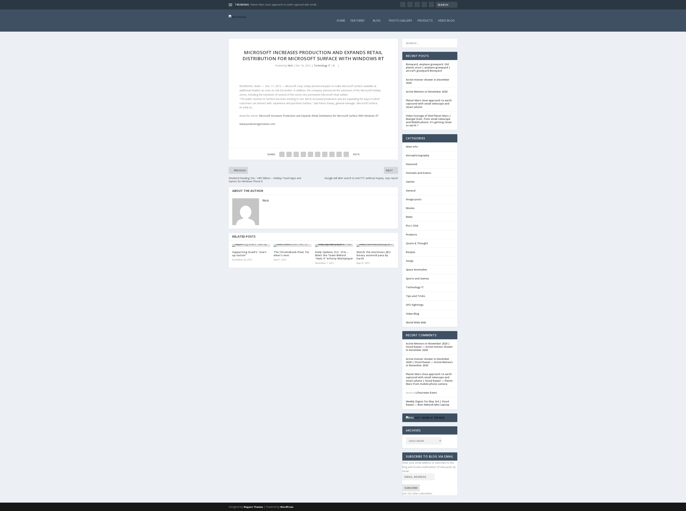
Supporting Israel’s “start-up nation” (249, 253)
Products (425, 21)
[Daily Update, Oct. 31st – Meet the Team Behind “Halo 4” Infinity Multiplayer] (334, 245)
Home (341, 21)
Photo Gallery (400, 21)
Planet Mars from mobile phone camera (429, 382)
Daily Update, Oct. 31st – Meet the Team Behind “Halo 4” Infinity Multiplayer (334, 255)
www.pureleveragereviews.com (257, 124)
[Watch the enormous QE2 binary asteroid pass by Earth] (375, 245)
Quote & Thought (417, 243)
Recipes (410, 252)
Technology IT (322, 65)
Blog (377, 21)
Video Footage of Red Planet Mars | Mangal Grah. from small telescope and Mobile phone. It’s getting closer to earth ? (429, 120)
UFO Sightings (414, 304)
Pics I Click (412, 225)
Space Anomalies (416, 269)
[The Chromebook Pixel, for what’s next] (293, 245)
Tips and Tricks (415, 296)
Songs (409, 260)
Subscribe (411, 488)
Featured (357, 21)
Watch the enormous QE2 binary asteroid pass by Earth (374, 255)
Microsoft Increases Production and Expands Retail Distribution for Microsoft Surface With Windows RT (319, 115)
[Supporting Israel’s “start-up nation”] (251, 245)
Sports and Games (417, 278)
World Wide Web (416, 322)
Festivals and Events (418, 173)
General (411, 190)
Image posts (413, 199)
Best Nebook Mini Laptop (433, 404)
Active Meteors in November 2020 (427, 91)
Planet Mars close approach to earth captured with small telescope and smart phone (429, 103)
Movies (410, 208)
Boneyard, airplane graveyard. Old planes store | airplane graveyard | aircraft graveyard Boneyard (428, 67)
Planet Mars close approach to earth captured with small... (284, 4)
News (409, 217)
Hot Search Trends (430, 417)
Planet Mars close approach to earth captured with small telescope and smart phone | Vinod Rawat (429, 377)
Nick (290, 65)
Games (410, 181)
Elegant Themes (253, 506)
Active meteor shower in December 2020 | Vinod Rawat (427, 360)
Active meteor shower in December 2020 (427, 81)
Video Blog (446, 21)
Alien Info (412, 146)
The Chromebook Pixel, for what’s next (291, 253)
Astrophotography (417, 155)
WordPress (286, 506)
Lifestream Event (426, 392)
